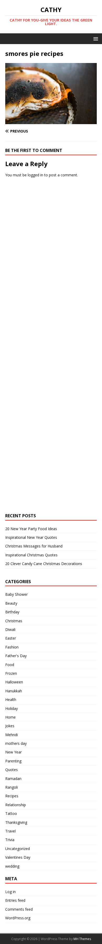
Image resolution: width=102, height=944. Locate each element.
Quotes (11, 769)
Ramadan (13, 778)
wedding (12, 866)
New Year (13, 752)
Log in (10, 891)
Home (10, 717)
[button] (95, 38)
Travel (10, 831)
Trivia (9, 839)
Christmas (13, 620)
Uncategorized (17, 848)
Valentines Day (17, 857)
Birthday (12, 611)
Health (10, 699)
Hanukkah (13, 690)
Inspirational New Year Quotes (31, 537)
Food (9, 664)
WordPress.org (17, 917)
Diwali (10, 629)
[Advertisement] (44, 262)
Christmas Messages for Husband (34, 546)
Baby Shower (16, 594)
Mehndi (11, 734)
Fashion (12, 647)
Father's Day (16, 655)
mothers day (16, 743)
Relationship (15, 804)
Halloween (14, 681)
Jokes (9, 725)
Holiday (11, 708)
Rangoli (11, 787)
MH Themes (82, 939)
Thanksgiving (16, 822)
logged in (35, 174)
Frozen (11, 673)
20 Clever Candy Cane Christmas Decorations (43, 563)
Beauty (11, 603)
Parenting (13, 760)
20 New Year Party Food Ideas (31, 528)
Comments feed (19, 909)
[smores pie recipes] (51, 121)
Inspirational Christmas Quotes (31, 554)
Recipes (11, 795)
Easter (10, 638)
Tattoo (11, 813)
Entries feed (15, 900)
